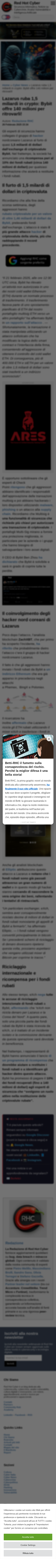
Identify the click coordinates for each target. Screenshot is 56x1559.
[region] (28, 1531)
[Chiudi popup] (49, 738)
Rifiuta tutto (28, 1553)
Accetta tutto (28, 1537)
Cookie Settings (28, 1545)
